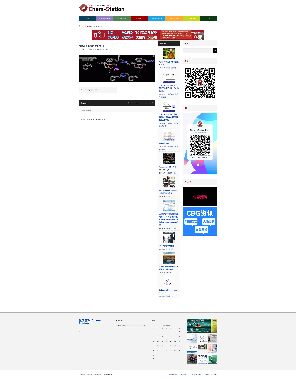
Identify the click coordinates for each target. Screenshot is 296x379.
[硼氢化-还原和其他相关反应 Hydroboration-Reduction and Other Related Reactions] (212, 338)
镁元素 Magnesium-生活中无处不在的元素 (168, 192)
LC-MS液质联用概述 (166, 246)
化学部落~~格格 (104, 18)
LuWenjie (105, 49)
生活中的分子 (191, 18)
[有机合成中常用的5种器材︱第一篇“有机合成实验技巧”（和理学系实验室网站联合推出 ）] (212, 348)
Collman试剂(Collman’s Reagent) (168, 291)
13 (166, 341)
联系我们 (199, 374)
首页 (87, 18)
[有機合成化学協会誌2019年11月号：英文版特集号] (202, 326)
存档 (191, 374)
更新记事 (183, 374)
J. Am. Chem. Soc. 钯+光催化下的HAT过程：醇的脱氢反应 (169, 88)
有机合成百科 (174, 18)
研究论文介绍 (171, 68)
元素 (208, 18)
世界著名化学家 (156, 18)
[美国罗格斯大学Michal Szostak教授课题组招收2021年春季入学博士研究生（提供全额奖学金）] (192, 359)
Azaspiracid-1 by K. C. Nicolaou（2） (167, 168)
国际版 (215, 374)
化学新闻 (139, 18)
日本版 (207, 374)
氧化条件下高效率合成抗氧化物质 (169, 63)
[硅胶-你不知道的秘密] (202, 346)
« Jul (152, 359)
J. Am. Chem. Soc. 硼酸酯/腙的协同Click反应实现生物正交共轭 (168, 117)
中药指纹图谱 (164, 143)
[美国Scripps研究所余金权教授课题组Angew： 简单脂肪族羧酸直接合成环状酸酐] (202, 359)
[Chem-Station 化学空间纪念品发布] (212, 359)
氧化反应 (170, 296)
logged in (91, 119)
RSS (80, 332)
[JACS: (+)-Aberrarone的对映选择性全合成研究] (192, 348)
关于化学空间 (173, 374)
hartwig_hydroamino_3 (92, 90)
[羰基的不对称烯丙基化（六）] (192, 338)
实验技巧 (162, 149)
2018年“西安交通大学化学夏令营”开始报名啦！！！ (168, 268)
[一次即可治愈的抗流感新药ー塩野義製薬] (202, 338)
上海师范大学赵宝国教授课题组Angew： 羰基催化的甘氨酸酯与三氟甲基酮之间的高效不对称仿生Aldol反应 (169, 219)
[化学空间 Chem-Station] (102, 7)
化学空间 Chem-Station (90, 322)
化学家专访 (122, 18)
